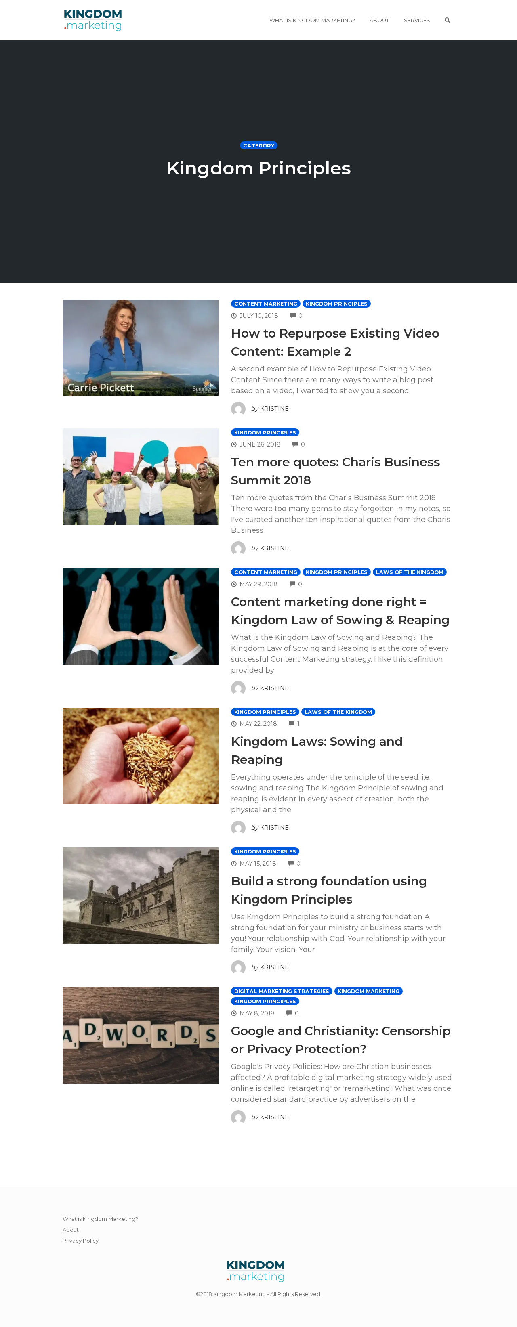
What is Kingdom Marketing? (312, 20)
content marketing (265, 304)
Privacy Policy (81, 1240)
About (379, 20)
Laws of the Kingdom (409, 572)
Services (417, 20)
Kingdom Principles (337, 304)
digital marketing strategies (281, 991)
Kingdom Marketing (368, 991)
